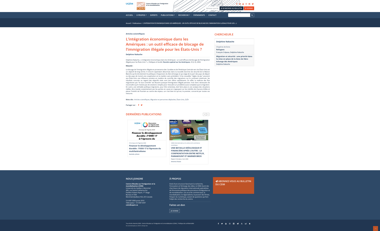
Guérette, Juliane (134, 154)
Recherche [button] (183, 15)
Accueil (129, 15)
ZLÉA (187, 99)
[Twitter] (239, 3)
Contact (212, 15)
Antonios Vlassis (176, 161)
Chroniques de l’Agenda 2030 (137, 143)
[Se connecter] (249, 223)
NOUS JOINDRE (134, 178)
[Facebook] (236, 3)
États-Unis (180, 99)
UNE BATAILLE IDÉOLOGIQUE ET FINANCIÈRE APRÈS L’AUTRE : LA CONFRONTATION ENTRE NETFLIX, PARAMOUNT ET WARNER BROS (187, 152)
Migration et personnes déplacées (163, 99)
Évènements (199, 15)
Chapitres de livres (223, 47)
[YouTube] (243, 3)
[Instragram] (229, 223)
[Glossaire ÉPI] (241, 223)
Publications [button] (167, 15)
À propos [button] (140, 15)
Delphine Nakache (134, 54)
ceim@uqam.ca (132, 205)
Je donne (174, 211)
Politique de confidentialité (186, 223)
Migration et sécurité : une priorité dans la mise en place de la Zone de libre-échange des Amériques (234, 59)
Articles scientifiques (135, 34)
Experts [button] (153, 15)
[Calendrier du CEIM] (249, 3)
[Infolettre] (252, 3)
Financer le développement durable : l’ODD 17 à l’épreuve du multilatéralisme (145, 148)
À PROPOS (175, 178)
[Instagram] (246, 3)
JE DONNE (249, 8)
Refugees (220, 49)
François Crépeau (222, 52)
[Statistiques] (246, 223)
